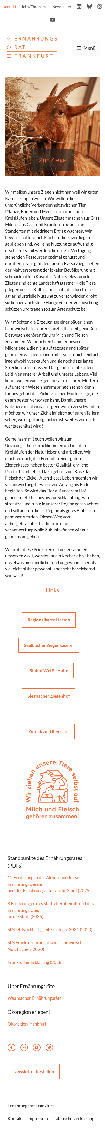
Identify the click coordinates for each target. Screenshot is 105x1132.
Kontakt (9, 6)
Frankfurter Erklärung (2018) (35, 962)
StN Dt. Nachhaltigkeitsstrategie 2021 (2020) (50, 929)
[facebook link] (11, 1047)
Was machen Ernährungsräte (35, 998)
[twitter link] (37, 1047)
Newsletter (61, 6)
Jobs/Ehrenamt (34, 6)
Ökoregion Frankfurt (27, 1024)
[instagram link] (24, 1047)
